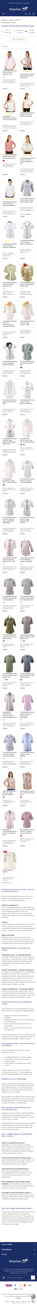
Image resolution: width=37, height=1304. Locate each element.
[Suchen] (26, 14)
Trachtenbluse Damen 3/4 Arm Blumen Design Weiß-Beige (27, 559)
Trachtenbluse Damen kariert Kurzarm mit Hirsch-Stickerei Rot (10, 156)
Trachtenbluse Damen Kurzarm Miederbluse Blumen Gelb (27, 284)
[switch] (33, 1301)
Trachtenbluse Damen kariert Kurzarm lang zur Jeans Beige (10, 598)
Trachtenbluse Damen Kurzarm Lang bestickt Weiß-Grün (27, 401)
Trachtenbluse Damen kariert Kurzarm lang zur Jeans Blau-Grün (27, 598)
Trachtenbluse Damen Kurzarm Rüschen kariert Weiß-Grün (10, 363)
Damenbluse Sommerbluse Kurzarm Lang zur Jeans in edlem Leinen (10, 714)
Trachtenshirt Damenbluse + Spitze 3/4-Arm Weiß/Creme (10, 117)
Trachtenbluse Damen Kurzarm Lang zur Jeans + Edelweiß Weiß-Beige (10, 520)
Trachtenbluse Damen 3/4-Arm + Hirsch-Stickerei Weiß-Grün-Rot (27, 160)
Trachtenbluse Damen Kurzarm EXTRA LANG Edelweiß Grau (27, 675)
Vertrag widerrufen (27, 1301)
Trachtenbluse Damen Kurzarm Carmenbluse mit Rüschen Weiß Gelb (10, 323)
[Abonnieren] (33, 1277)
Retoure (18, 1301)
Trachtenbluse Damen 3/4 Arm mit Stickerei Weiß (10, 401)
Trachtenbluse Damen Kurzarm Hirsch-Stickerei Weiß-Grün (27, 242)
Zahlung (12, 1301)
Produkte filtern (19, 39)
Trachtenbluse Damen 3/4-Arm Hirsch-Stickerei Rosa (10, 72)
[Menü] (3, 14)
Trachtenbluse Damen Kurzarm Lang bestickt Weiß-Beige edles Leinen (10, 441)
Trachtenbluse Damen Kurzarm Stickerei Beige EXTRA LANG (10, 559)
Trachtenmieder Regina (8, 871)
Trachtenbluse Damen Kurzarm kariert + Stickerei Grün (10, 284)
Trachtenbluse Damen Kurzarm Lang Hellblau (27, 754)
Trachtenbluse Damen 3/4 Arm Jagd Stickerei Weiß (27, 322)
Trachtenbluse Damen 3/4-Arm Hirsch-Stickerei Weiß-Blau (10, 203)
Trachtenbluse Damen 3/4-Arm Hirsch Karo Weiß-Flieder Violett (27, 200)
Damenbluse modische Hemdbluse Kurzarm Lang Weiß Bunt (9, 832)
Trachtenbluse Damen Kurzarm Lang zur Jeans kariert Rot (27, 831)
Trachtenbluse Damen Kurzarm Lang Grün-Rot (27, 363)
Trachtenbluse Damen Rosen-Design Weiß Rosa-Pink (27, 75)
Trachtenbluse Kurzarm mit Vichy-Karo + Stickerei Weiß (27, 440)
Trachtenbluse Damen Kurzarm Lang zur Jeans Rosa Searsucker (27, 714)
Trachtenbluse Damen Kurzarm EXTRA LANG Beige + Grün (27, 636)
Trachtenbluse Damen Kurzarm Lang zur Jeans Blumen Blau (10, 754)
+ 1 (6, 485)
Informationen (7, 1249)
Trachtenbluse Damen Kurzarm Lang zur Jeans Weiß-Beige (27, 480)
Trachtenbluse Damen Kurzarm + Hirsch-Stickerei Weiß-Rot (27, 114)
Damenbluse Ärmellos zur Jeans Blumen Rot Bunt (27, 792)
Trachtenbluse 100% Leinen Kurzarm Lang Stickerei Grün (9, 636)
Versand (6, 1301)
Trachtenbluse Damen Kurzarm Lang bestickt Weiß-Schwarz (27, 520)
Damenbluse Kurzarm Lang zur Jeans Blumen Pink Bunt (10, 792)
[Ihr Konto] (29, 14)
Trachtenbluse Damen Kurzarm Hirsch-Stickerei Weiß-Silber (10, 245)
